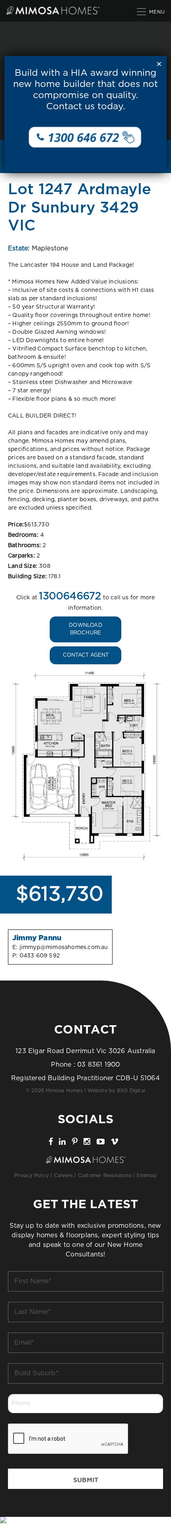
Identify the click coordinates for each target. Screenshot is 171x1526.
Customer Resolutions (105, 1175)
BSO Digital (131, 1090)
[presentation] (68, 1439)
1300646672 (70, 596)
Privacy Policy (31, 1175)
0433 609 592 (39, 956)
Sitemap (146, 1175)
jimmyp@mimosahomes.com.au (63, 947)
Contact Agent (86, 655)
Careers (63, 1175)
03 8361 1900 (98, 1064)
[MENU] (142, 11)
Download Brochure (85, 629)
